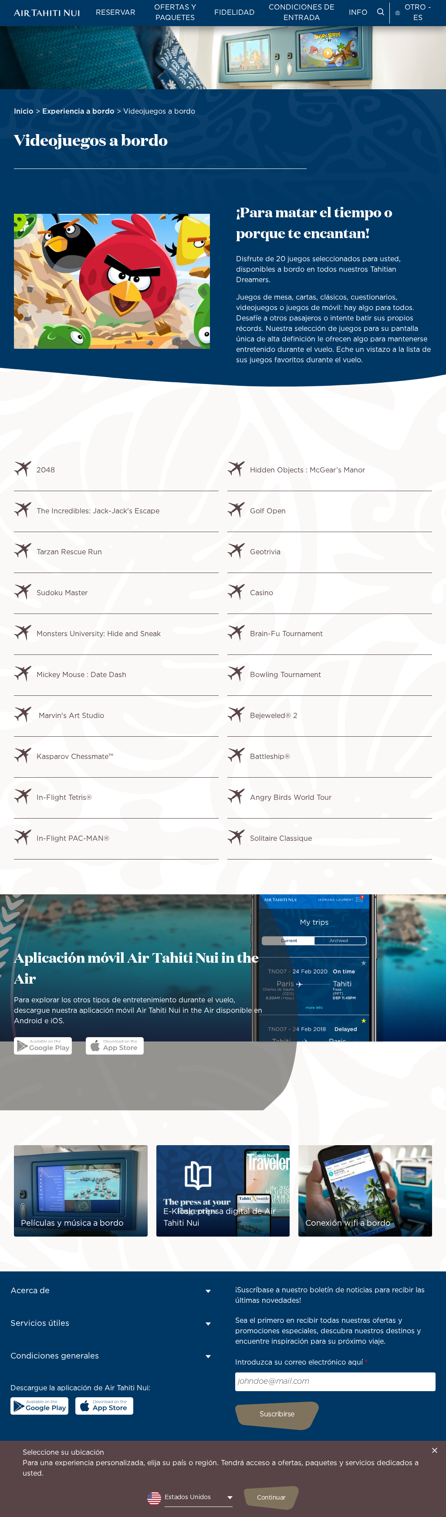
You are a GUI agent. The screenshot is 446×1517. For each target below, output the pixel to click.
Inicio (24, 111)
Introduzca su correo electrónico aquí (299, 1362)
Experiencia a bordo (78, 111)
